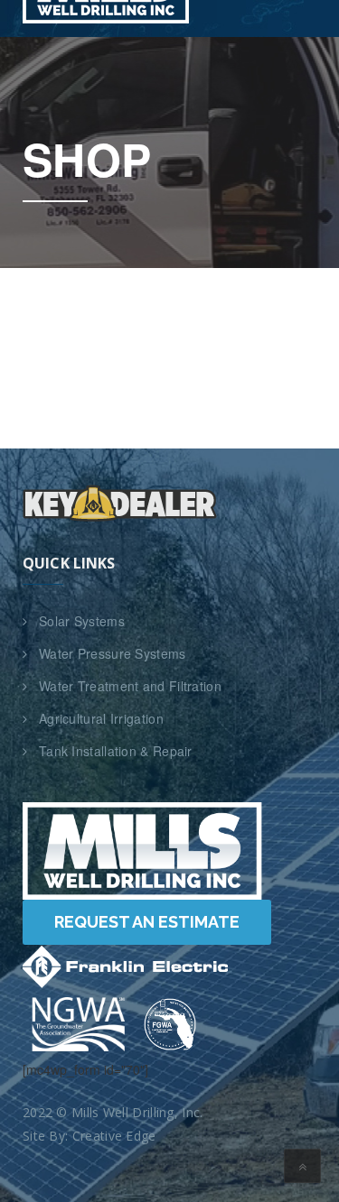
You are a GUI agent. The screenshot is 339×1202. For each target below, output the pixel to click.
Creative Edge (114, 1135)
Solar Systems (82, 621)
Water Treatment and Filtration (130, 686)
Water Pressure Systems (112, 653)
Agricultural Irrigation (101, 718)
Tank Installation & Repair (116, 751)
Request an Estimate (147, 921)
